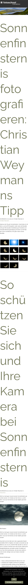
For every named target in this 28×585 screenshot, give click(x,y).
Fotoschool (2, 492)
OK (14, 579)
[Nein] (26, 576)
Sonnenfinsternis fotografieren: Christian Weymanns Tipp (14, 119)
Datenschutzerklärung (14, 582)
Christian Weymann (4, 220)
